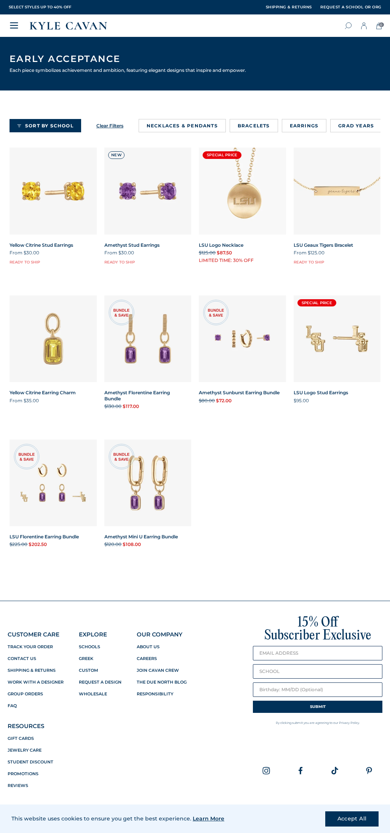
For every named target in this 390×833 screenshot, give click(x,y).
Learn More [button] (208, 818)
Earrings (304, 126)
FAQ (12, 706)
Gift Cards (21, 738)
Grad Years (356, 126)
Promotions (23, 774)
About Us (148, 647)
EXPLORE (93, 634)
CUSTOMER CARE (33, 634)
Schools (89, 647)
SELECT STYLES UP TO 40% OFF (40, 7)
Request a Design (100, 682)
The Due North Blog (162, 682)
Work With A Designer (36, 682)
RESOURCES (26, 726)
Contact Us (22, 659)
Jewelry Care (25, 750)
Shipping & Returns (32, 670)
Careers (147, 659)
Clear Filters (109, 126)
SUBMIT (318, 706)
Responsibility (155, 694)
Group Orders (25, 694)
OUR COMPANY (159, 634)
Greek (86, 659)
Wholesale (93, 694)
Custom (88, 670)
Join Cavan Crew (158, 670)
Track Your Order (30, 647)
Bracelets (254, 126)
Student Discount (30, 762)
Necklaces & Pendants (182, 126)
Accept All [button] (352, 818)
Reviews (18, 786)
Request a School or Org (351, 7)
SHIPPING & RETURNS (289, 7)
